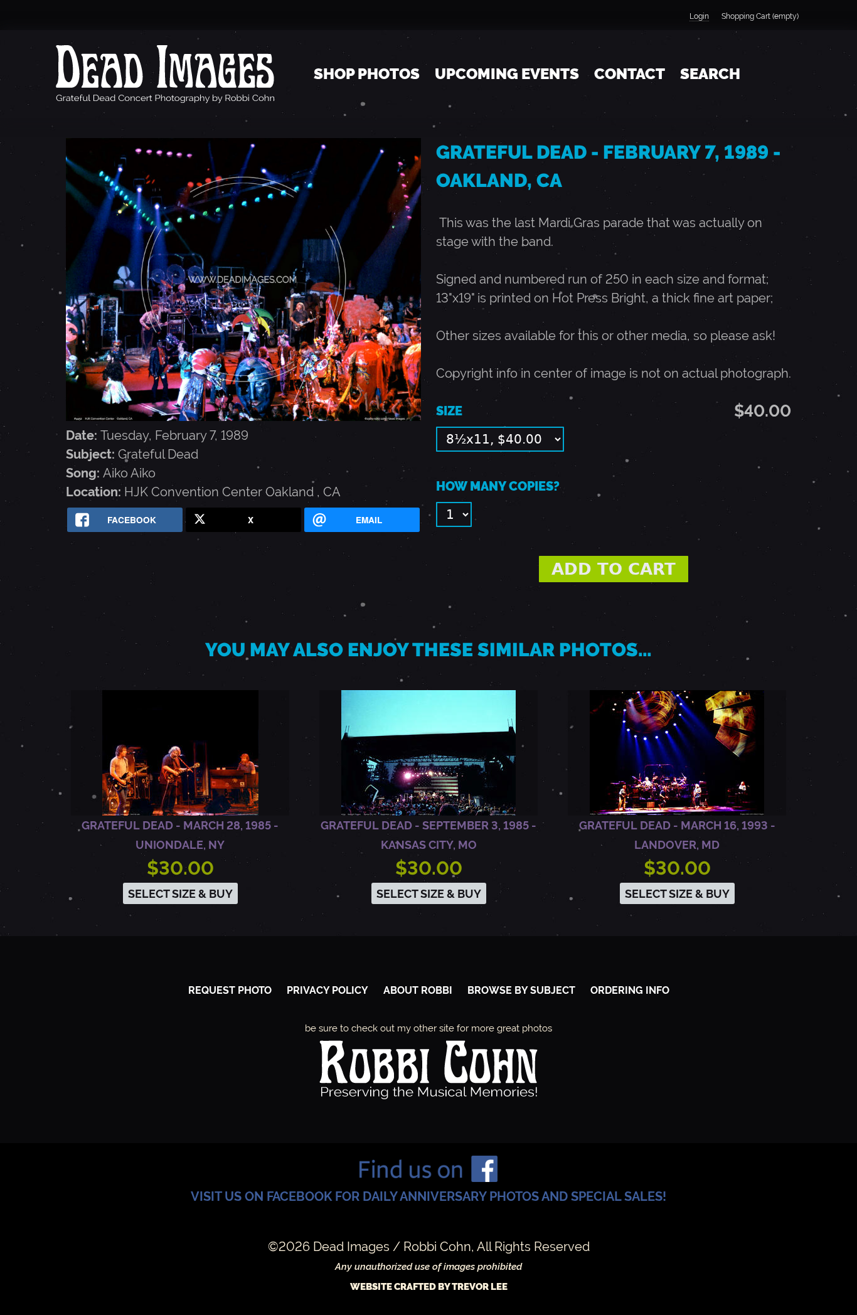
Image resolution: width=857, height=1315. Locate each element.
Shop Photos (367, 74)
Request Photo (230, 990)
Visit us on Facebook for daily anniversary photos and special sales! (428, 1196)
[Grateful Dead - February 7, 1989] (243, 416)
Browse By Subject (521, 990)
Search (710, 74)
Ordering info (629, 990)
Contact (629, 74)
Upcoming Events (507, 74)
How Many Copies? (498, 486)
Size (449, 410)
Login (699, 16)
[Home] (165, 74)
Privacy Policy (327, 990)
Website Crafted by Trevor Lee (429, 1286)
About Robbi (417, 990)
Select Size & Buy (180, 893)
